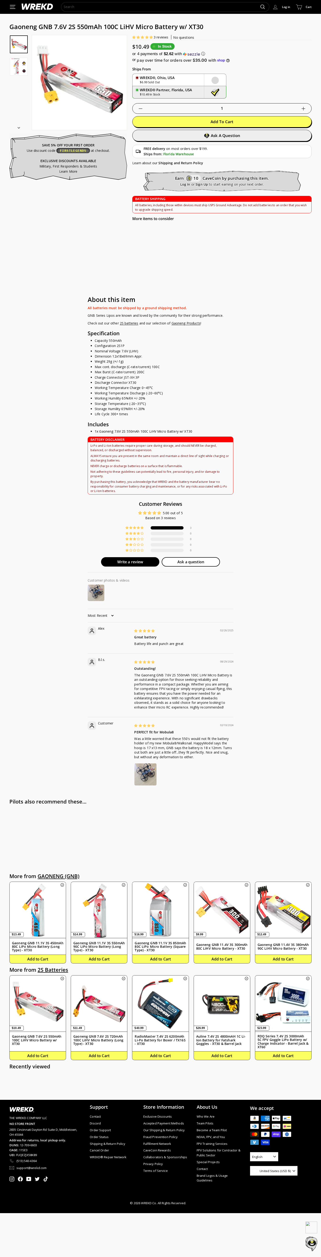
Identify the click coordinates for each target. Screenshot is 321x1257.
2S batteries (129, 323)
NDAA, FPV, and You (211, 1137)
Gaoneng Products (186, 323)
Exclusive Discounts (157, 1116)
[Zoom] (79, 82)
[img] (144, 630)
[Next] (18, 126)
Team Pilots (205, 1123)
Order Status (99, 1137)
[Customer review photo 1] (145, 774)
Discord (95, 1123)
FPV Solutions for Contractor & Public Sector (218, 1152)
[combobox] (165, 6)
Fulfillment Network (157, 1144)
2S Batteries (53, 969)
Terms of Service (155, 1171)
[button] (143, 37)
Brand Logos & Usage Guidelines (212, 1178)
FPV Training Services (212, 1144)
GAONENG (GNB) (58, 876)
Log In (185, 184)
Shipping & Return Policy (107, 1144)
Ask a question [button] (190, 561)
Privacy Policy (153, 1164)
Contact (95, 1116)
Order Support (100, 1130)
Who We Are (206, 1116)
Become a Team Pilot (212, 1130)
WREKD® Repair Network (108, 1157)
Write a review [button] (130, 561)
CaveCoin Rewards (157, 1150)
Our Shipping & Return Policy (164, 1130)
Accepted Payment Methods (163, 1123)
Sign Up (202, 184)
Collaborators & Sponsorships (165, 1157)
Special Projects (208, 1162)
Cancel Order (99, 1150)
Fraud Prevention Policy (160, 1137)
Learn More (68, 171)
